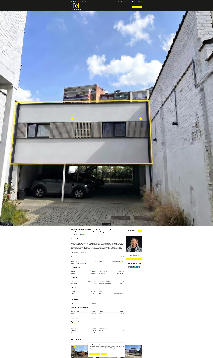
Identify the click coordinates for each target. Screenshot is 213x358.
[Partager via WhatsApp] (135, 267)
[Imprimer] (139, 267)
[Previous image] (72, 118)
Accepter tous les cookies (94, 354)
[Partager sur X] (133, 267)
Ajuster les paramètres (112, 354)
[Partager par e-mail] (129, 267)
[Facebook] (71, 1)
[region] (106, 118)
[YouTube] (73, 1)
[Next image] (140, 118)
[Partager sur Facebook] (131, 267)
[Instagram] (75, 1)
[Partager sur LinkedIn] (137, 267)
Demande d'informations (134, 259)
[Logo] (77, 6)
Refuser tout (103, 354)
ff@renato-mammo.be (134, 255)
